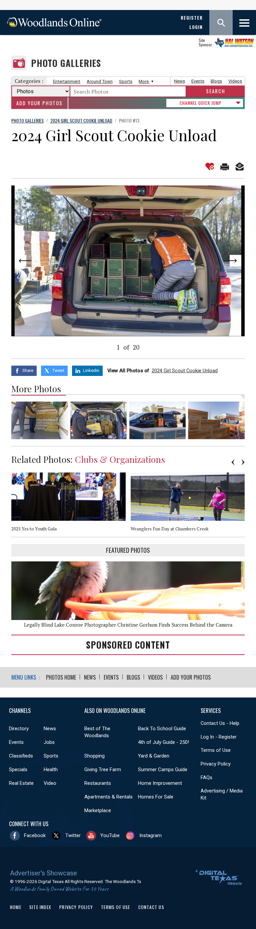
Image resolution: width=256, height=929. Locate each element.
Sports (125, 81)
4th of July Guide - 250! (163, 742)
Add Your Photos (39, 103)
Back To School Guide (162, 729)
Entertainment (66, 81)
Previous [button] (233, 462)
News (179, 81)
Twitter (73, 835)
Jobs (49, 742)
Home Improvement (160, 783)
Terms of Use (216, 750)
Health (51, 770)
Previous (34, 260)
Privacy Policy (216, 764)
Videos (235, 81)
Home (15, 907)
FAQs (206, 777)
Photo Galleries (66, 63)
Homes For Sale (155, 797)
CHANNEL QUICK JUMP (201, 103)
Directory (19, 729)
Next (221, 260)
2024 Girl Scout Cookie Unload (185, 371)
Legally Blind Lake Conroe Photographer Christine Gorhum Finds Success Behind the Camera (128, 625)
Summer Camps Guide (162, 770)
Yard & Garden (153, 756)
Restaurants (97, 783)
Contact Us (151, 907)
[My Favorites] (210, 166)
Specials (18, 770)
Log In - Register (219, 737)
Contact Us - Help (220, 723)
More (144, 81)
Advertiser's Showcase (43, 873)
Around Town (100, 81)
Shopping (94, 756)
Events (197, 81)
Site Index (40, 907)
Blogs (216, 81)
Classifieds (21, 756)
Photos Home (61, 677)
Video (50, 783)
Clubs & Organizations (120, 459)
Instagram (150, 835)
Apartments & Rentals (108, 797)
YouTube (110, 835)
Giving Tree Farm (102, 770)
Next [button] (243, 462)
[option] (71, 504)
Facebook (35, 835)
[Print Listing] (225, 166)
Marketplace (97, 810)
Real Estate (21, 783)
